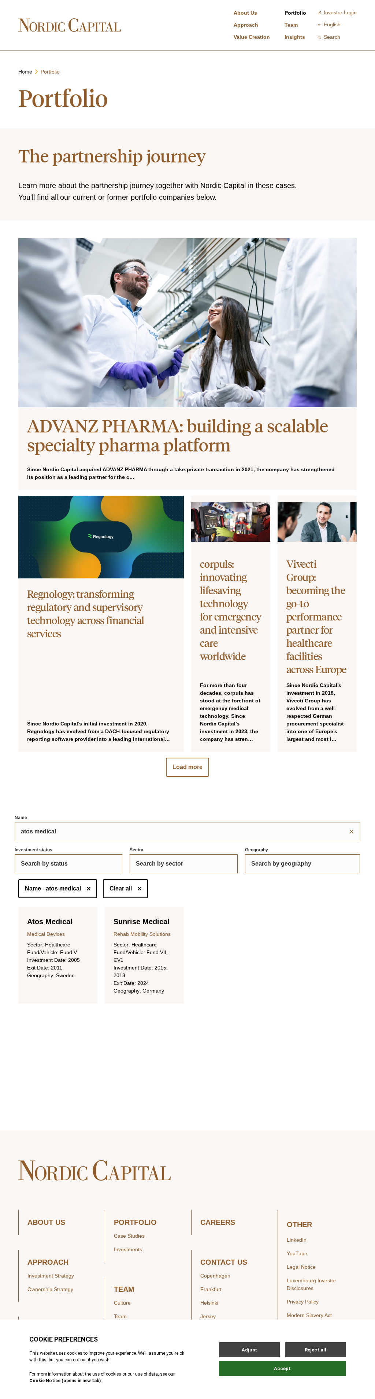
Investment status (33, 849)
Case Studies (129, 1236)
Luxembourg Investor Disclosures (311, 1284)
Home (25, 72)
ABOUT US (46, 1222)
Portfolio (295, 13)
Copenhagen (215, 1276)
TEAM (124, 1289)
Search (332, 37)
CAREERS (217, 1222)
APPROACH (47, 1262)
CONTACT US (223, 1262)
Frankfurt (211, 1289)
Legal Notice (301, 1267)
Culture (122, 1303)
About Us (245, 13)
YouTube (297, 1253)
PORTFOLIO (135, 1222)
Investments (128, 1249)
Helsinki (209, 1303)
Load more (187, 767)
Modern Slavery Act (309, 1315)
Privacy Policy (303, 1302)
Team (291, 25)
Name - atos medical (53, 888)
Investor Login (340, 12)
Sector (137, 849)
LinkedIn (297, 1240)
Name (21, 817)
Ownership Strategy (50, 1289)
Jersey (208, 1316)
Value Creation (252, 37)
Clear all (120, 888)
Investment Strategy (50, 1276)
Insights (295, 37)
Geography (256, 849)
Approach (246, 25)
